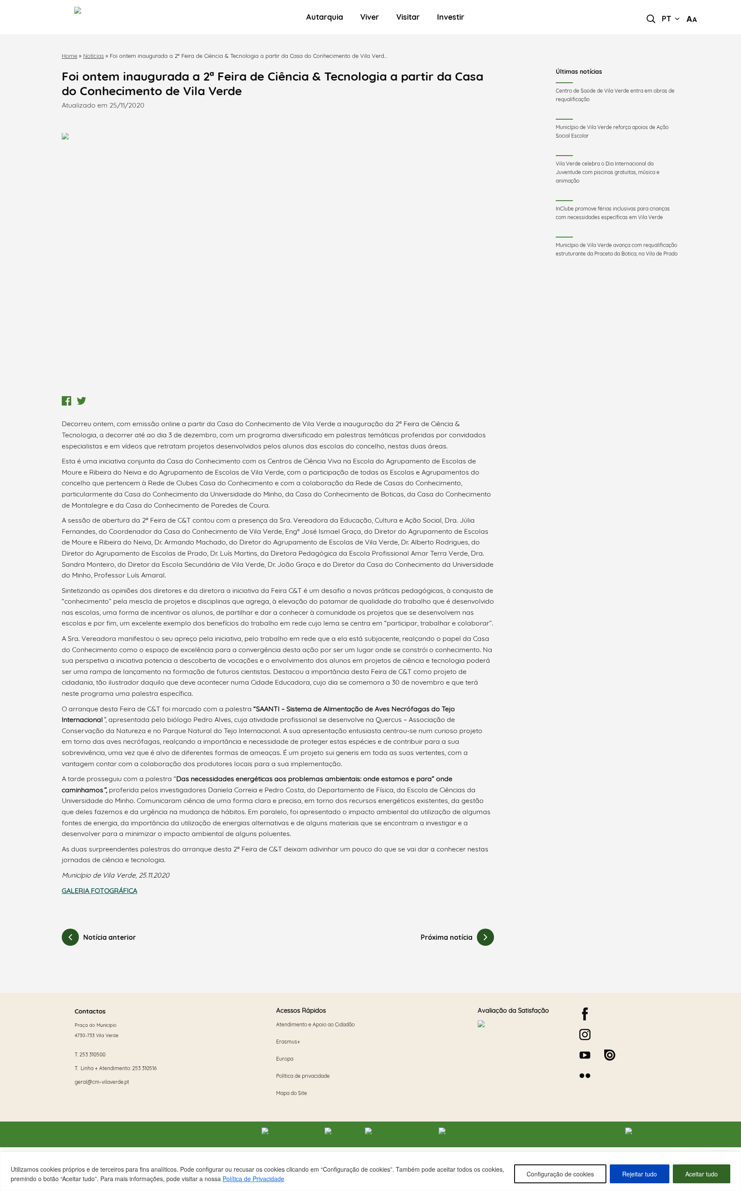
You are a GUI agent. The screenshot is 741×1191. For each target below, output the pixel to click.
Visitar (408, 17)
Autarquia (324, 17)
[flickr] (584, 1075)
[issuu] (609, 1055)
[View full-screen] (278, 262)
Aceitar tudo (701, 1174)
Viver (369, 17)
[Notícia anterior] (70, 937)
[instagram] (584, 1034)
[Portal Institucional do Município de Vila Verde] (130, 17)
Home (69, 55)
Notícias (93, 55)
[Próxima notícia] (485, 937)
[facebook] (584, 1014)
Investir (450, 17)
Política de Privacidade (253, 1178)
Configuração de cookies (560, 1174)
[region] (370, 1171)
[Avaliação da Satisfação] (522, 1051)
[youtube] (584, 1055)
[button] (671, 19)
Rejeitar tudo (639, 1174)
